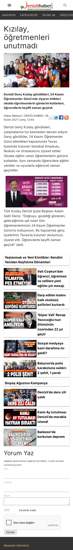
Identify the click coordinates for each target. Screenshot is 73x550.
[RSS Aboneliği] (66, 117)
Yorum (7, 495)
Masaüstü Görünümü (16, 545)
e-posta (8, 482)
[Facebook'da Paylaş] (61, 117)
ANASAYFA (9, 15)
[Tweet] (56, 117)
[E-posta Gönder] (50, 117)
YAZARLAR (48, 15)
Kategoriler (28, 15)
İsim (6, 468)
